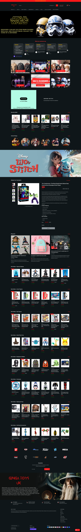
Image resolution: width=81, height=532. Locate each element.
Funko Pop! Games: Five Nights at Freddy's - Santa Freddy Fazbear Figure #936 (15, 325)
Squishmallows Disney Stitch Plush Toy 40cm (35, 348)
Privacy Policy (62, 520)
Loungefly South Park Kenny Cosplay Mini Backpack (45, 370)
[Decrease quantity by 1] (46, 225)
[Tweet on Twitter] (66, 188)
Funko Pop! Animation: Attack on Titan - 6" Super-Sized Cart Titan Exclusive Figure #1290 (64, 326)
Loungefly (23, 368)
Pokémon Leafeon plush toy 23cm (55, 348)
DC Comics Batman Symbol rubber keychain (55, 439)
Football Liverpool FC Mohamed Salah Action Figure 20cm (44, 303)
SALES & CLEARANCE (48, 9)
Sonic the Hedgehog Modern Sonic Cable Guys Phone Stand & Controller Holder (35, 393)
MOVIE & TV (12, 9)
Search (61, 510)
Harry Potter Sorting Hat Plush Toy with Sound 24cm (15, 348)
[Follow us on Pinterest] (33, 527)
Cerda (13, 368)
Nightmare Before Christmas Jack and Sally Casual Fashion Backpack (16, 370)
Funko (13, 323)
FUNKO (52, 124)
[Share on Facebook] (63, 188)
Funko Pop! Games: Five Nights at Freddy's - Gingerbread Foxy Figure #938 (35, 326)
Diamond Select (34, 278)
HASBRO (23, 124)
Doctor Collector (63, 413)
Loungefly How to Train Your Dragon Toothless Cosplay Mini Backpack (35, 370)
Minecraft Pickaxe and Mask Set (65, 439)
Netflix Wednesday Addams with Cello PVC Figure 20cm (45, 280)
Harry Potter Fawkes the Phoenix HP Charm (35, 439)
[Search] (57, 5)
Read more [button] (27, 48)
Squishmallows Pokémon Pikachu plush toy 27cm (64, 348)
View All (69, 112)
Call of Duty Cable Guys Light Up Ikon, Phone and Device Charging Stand (45, 393)
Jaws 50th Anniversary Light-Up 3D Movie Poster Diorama (64, 280)
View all (69, 135)
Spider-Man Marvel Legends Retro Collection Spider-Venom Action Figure (25, 126)
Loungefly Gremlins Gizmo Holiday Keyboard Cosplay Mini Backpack (25, 370)
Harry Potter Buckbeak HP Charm (15, 439)
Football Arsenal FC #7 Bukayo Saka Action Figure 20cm (15, 303)
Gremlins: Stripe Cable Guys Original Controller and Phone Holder (55, 393)
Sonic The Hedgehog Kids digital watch (25, 439)
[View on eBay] (27, 50)
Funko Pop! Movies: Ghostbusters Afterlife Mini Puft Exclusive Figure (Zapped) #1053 (55, 326)
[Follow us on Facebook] (30, 527)
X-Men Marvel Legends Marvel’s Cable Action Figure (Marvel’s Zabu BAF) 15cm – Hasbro (35, 127)
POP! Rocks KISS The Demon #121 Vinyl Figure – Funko (55, 126)
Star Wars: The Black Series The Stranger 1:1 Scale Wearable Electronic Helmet (35, 415)
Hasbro (13, 413)
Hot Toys (42, 413)
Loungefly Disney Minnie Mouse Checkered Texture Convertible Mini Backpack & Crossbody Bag (16, 127)
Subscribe (47, 469)
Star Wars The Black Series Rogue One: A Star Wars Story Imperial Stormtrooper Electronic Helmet (16, 416)
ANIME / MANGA (23, 9)
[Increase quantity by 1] (50, 225)
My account (61, 5)
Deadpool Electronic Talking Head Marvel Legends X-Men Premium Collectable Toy (25, 415)
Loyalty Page (62, 516)
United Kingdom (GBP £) (14, 525)
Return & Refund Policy (63, 519)
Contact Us (62, 513)
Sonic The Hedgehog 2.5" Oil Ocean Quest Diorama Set (55, 302)
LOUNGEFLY (13, 124)
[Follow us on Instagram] (32, 527)
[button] (13, 50)
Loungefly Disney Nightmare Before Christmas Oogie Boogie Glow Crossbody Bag (55, 370)
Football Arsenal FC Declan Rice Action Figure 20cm (35, 302)
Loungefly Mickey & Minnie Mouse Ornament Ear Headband (45, 439)
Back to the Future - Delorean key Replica (65, 415)
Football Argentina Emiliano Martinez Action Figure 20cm (26, 302)
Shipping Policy (62, 517)
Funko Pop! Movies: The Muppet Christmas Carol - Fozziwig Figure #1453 (25, 325)
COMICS (18, 9)
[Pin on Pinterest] (65, 188)
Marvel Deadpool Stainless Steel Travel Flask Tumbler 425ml (64, 393)
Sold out (48, 228)
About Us (61, 512)
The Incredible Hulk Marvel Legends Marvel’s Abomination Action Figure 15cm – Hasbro (45, 127)
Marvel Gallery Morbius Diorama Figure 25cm (54, 280)
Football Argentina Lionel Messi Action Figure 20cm (64, 302)
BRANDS (37, 9)
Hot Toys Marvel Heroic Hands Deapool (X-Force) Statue (44, 415)
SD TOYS (42, 278)
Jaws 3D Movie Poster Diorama (15, 280)
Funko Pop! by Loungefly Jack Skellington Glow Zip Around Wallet (64, 370)
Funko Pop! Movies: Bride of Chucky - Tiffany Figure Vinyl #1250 (45, 325)
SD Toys (13, 278)
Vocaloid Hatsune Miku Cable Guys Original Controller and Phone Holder (26, 393)
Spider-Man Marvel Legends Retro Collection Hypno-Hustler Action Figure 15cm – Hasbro (65, 127)
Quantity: (43, 225)
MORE (41, 9)
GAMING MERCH (31, 9)
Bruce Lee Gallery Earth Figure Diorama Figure (35, 280)
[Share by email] (68, 188)
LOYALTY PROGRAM (55, 9)
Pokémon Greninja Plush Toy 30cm (45, 348)
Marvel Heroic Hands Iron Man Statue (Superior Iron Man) (54, 415)
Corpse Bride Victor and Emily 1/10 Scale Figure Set (25, 280)
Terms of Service (62, 521)
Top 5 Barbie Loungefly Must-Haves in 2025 (38, 255)
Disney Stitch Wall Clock (15, 392)
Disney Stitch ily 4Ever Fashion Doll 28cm (25, 348)
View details (68, 180)
